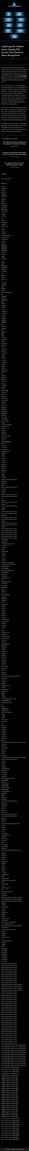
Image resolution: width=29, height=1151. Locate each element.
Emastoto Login (5, 638)
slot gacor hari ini (5, 237)
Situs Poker (4, 668)
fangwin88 (3, 194)
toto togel (3, 873)
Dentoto (3, 810)
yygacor (3, 750)
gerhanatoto (4, 545)
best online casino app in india (8, 699)
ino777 (3, 557)
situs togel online (5, 791)
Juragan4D (3, 449)
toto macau (4, 343)
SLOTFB (3, 687)
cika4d (3, 871)
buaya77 (3, 553)
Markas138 (4, 848)
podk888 (3, 328)
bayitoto (3, 186)
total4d (3, 716)
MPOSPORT (4, 799)
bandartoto (4, 731)
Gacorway (3, 402)
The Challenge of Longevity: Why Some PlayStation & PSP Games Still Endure (14, 143)
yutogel (3, 649)
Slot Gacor (3, 460)
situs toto (3, 216)
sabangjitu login (5, 874)
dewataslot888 (4, 780)
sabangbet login (5, 878)
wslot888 (3, 782)
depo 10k (3, 740)
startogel (3, 797)
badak (2, 474)
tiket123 (3, 725)
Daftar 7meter (4, 666)
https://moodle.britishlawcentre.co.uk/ (10, 823)
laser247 (3, 682)
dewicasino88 (4, 551)
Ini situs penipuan (5, 451)
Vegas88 (3, 910)
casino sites (4, 738)
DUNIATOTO (4, 748)
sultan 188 (3, 224)
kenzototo (3, 653)
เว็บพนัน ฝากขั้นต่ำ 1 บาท (7, 235)
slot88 (2, 198)
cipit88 (3, 190)
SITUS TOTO (4, 583)
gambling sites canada (6, 702)
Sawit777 (3, 908)
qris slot (3, 665)
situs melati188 (5, 568)
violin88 (3, 935)
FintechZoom (4, 400)
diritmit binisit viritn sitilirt (7, 924)
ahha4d (3, 695)
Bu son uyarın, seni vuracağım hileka (10, 1067)
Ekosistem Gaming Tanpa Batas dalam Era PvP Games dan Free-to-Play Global (15, 153)
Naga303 (3, 655)
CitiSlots (3, 886)
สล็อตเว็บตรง (4, 209)
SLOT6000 (3, 385)
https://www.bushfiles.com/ (8, 778)
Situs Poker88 (4, 884)
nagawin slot (4, 861)
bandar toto (4, 574)
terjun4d (3, 893)
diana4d (3, 241)
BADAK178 (3, 279)
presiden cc (4, 727)
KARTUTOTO (4, 746)
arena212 (3, 354)
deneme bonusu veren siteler (8, 880)
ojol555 (3, 717)
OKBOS (3, 865)
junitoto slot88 (4, 572)
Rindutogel (4, 774)
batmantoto (4, 838)
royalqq (3, 714)
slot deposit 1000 (5, 436)
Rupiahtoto (4, 793)
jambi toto (3, 854)
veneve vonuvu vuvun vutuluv (8, 922)
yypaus (3, 765)
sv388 (2, 256)
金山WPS (3, 432)
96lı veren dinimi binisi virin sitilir (9, 479)
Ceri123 (3, 347)
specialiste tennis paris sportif (8, 564)
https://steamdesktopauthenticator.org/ (11, 850)
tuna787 (3, 309)
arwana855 (4, 271)
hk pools (3, 606)
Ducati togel (4, 576)
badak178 (3, 192)
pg (2, 723)
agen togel (3, 820)
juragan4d (3, 409)
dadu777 (3, 290)
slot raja (3, 933)
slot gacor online (5, 918)
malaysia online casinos (7, 891)
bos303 (3, 670)
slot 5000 (3, 613)
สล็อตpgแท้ (4, 245)
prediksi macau (5, 927)
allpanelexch (4, 691)
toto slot (3, 213)
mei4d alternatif (5, 566)
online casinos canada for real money (10, 676)
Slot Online (4, 961)
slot (2, 260)
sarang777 (3, 729)
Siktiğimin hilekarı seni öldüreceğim (9, 1075)
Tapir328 (3, 275)
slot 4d (3, 228)
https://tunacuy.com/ (6, 292)
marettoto (3, 561)
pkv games (4, 651)
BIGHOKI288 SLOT (5, 644)
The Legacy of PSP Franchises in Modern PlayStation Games (14, 164)
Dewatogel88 (4, 920)
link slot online (4, 226)
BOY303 (3, 827)
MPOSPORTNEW (5, 769)
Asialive (3, 916)
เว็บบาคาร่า (4, 326)
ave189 (3, 389)
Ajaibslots (3, 903)
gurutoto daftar (5, 421)
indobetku (3, 776)
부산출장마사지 (5, 710)
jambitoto (3, 857)
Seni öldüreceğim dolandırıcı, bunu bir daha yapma (13, 742)
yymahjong (4, 721)
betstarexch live (5, 426)
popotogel (3, 207)
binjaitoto (3, 661)
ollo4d (2, 706)
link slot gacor (4, 211)
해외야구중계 (4, 540)
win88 (2, 876)
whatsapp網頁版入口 (6, 441)
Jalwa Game (4, 646)
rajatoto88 (3, 634)
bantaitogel (4, 188)
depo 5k (3, 252)
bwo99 (3, 612)
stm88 (2, 589)
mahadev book (5, 689)
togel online (4, 411)
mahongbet (4, 205)
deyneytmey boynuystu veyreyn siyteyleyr (11, 897)
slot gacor (3, 232)
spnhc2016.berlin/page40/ (7, 562)
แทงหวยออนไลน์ (5, 595)
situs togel (3, 417)
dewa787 (3, 303)
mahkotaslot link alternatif (7, 544)
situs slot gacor (5, 846)
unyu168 (3, 840)
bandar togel (4, 398)
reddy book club (5, 685)
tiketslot (3, 931)
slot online (3, 829)
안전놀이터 (4, 648)
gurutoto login (4, 390)
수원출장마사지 (5, 708)
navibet (3, 428)
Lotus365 (3, 734)
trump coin (4, 555)
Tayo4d (3, 549)
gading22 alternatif (5, 581)
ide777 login (4, 585)
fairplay (3, 693)
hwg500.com (4, 604)
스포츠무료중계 (5, 619)
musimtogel (4, 772)
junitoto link (4, 542)
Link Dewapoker (5, 888)
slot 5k (3, 579)
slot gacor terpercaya (6, 941)
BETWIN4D (4, 770)
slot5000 (3, 944)
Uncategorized (8, 62)
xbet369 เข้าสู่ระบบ (5, 700)
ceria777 (3, 808)
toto (2, 218)
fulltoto (3, 821)
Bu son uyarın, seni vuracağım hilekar (10, 1118)
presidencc (4, 736)
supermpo (3, 672)
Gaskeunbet (4, 912)
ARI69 (2, 842)
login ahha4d (4, 804)
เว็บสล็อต (3, 203)
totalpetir (3, 763)
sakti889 (3, 683)
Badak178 (3, 371)
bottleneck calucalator (6, 424)
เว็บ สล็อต (3, 258)
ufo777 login (4, 719)
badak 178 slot (4, 370)
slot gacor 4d (4, 239)
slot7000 (3, 697)
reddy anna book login (6, 712)
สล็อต (2, 286)
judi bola (3, 358)
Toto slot (3, 610)
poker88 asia (4, 587)
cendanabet (4, 948)
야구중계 (3, 733)
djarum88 (3, 657)
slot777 (3, 457)
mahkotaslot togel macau (7, 570)
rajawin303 (4, 803)
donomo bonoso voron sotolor (8, 929)
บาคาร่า (3, 602)
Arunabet (3, 905)
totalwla (3, 761)
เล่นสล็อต (3, 319)
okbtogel (3, 659)
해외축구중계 (4, 959)
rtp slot (3, 882)
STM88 (3, 443)
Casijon (3, 243)
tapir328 (3, 491)
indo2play (3, 767)
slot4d (2, 201)
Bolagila (3, 914)
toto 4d (3, 547)
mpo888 (3, 806)
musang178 (4, 311)
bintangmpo (4, 678)
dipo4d (3, 753)
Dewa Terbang (4, 907)
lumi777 (3, 867)
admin (5, 60)
